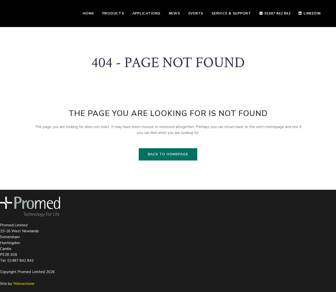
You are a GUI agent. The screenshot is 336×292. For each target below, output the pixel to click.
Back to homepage (168, 154)
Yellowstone (23, 283)
